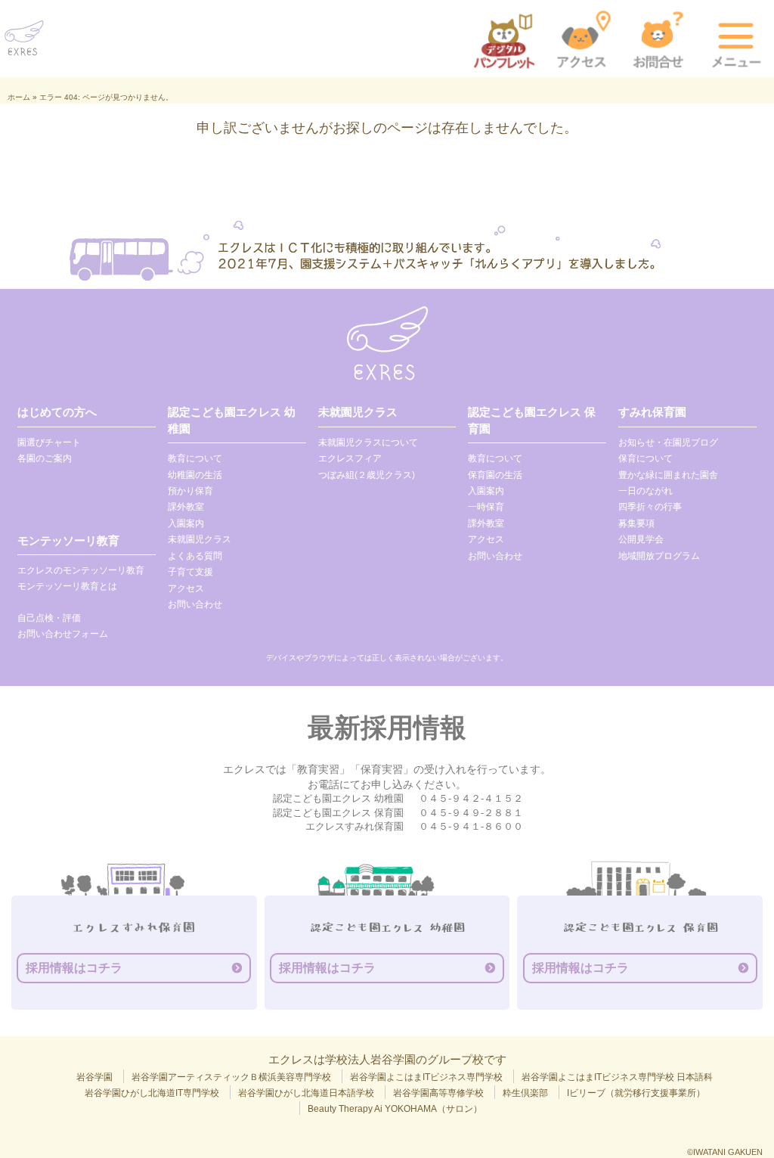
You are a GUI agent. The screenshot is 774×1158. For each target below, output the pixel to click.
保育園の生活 (495, 475)
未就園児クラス (199, 539)
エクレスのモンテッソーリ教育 (80, 570)
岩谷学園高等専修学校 (438, 1093)
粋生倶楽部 (525, 1093)
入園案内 (186, 523)
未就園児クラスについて (368, 442)
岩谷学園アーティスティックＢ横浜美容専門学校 (231, 1077)
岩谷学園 (94, 1077)
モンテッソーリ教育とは (67, 586)
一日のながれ (645, 491)
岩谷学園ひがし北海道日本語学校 (306, 1093)
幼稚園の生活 (195, 475)
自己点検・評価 (49, 618)
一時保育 (486, 506)
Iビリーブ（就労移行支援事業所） (636, 1093)
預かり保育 (190, 491)
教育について (195, 458)
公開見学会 (641, 539)
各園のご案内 (44, 458)
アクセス (186, 588)
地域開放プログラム (659, 556)
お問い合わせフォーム (62, 634)
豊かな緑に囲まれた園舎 (668, 475)
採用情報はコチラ (74, 967)
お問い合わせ (195, 604)
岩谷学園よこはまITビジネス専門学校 (426, 1077)
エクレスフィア (350, 458)
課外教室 (186, 506)
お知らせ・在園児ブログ (668, 442)
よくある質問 (195, 556)
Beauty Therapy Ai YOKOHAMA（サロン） (395, 1109)
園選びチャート (49, 442)
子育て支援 (190, 572)
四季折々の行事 (650, 506)
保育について (645, 458)
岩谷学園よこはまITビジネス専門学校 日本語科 (617, 1077)
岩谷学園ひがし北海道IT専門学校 (152, 1093)
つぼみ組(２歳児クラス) (366, 475)
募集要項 (636, 523)
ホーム (19, 97)
